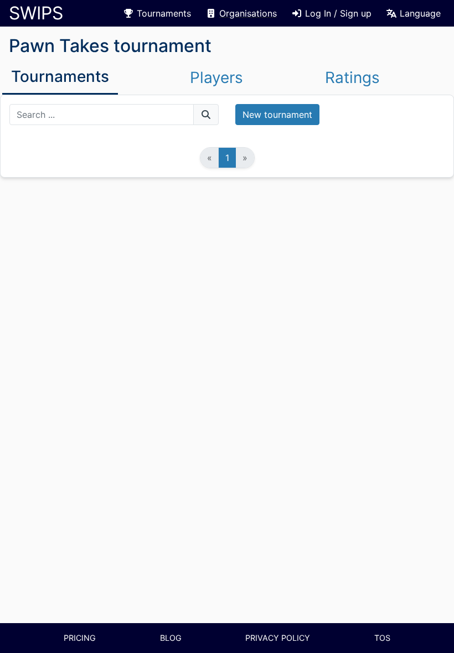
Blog (171, 637)
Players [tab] (216, 77)
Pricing (80, 637)
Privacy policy (277, 637)
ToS (382, 637)
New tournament (277, 114)
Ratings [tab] (352, 77)
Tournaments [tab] (60, 76)
